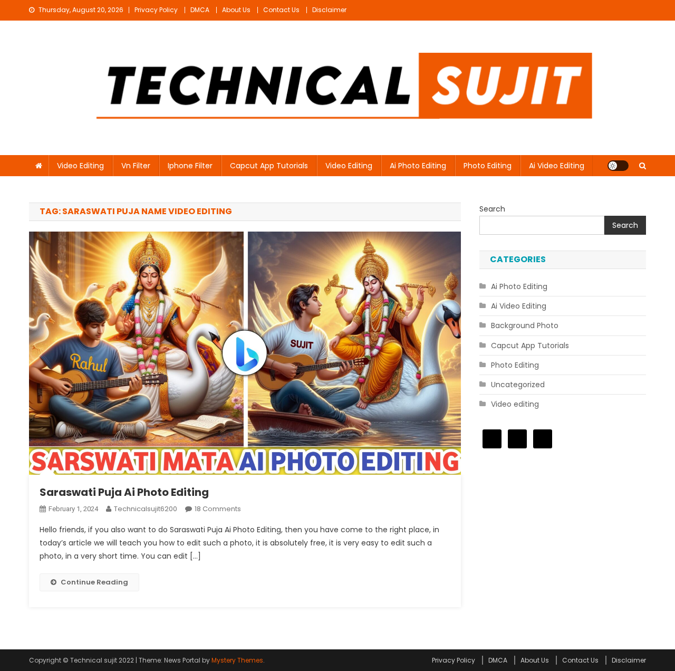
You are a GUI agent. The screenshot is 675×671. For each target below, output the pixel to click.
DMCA (199, 9)
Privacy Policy (156, 9)
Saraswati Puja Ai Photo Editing (124, 492)
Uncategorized (518, 384)
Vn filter (135, 165)
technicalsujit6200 (145, 509)
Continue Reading (94, 582)
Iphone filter (190, 165)
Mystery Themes (237, 660)
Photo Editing (488, 165)
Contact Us (281, 9)
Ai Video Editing (556, 165)
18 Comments (218, 509)
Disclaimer (329, 9)
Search (492, 209)
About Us (236, 9)
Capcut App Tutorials (269, 165)
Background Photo (524, 325)
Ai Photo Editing (418, 165)
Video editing (80, 165)
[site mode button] (618, 165)
